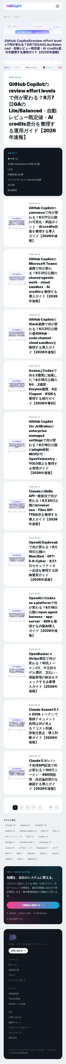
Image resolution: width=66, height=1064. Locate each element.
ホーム (7, 17)
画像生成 (32, 859)
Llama (55, 853)
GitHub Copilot (28, 831)
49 (51, 807)
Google (10, 842)
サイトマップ (15, 1032)
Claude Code (27, 842)
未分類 (11, 185)
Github (31, 853)
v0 (55, 848)
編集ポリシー (15, 1022)
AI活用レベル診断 (17, 1004)
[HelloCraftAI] (14, 6)
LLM (10, 169)
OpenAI (25, 825)
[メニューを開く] (57, 6)
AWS (20, 853)
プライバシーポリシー (19, 1027)
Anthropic (45, 842)
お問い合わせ (17, 950)
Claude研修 (14, 998)
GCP (30, 836)
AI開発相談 (14, 993)
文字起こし (25, 848)
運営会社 (13, 1037)
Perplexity (42, 848)
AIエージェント (13, 836)
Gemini (10, 831)
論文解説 (12, 190)
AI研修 (9, 859)
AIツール (13, 964)
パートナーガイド (17, 980)
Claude (10, 825)
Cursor (10, 848)
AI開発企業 (14, 970)
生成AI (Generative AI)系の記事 (24, 164)
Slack (43, 853)
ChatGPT (41, 825)
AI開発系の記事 (15, 174)
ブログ (12, 975)
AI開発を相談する (31, 905)
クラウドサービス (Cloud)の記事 (24, 179)
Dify (56, 831)
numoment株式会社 (19, 1053)
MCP (8, 853)
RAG (44, 831)
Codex (43, 836)
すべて (13, 158)
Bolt (20, 859)
